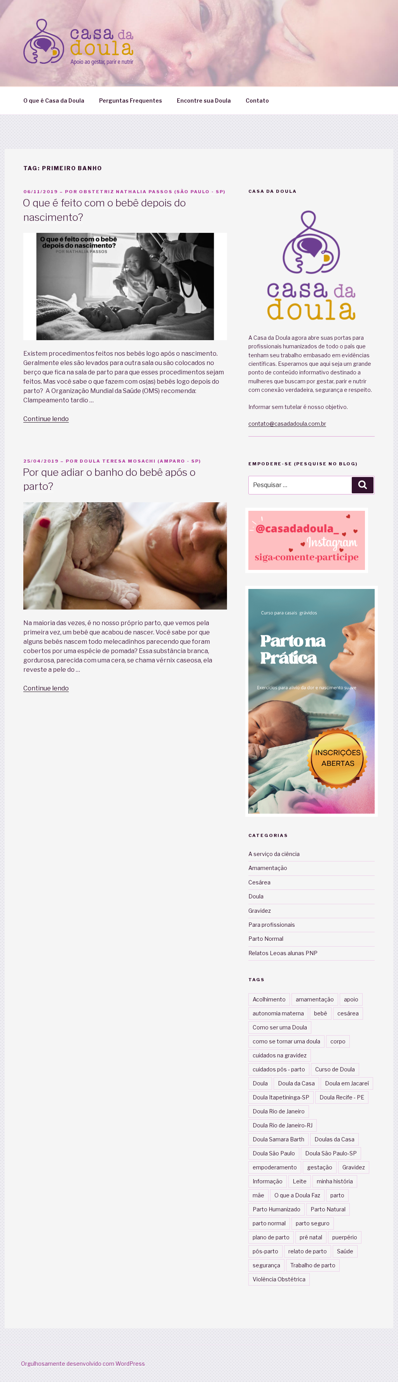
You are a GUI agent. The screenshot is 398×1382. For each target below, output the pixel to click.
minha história (335, 1181)
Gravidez (259, 910)
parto (337, 1195)
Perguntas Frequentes (130, 100)
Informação (268, 1181)
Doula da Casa (296, 1083)
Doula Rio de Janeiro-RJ (282, 1125)
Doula (256, 896)
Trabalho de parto (312, 1265)
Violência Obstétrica (279, 1279)
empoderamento (275, 1167)
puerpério (344, 1237)
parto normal (269, 1223)
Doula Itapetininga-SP (281, 1097)
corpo (338, 1041)
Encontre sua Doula (204, 100)
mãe (258, 1195)
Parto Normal (265, 938)
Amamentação (267, 868)
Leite (300, 1181)
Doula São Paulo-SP (331, 1153)
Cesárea (259, 882)
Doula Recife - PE (341, 1097)
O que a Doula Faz (297, 1195)
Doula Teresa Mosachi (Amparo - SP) (140, 461)
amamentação (315, 999)
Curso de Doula (335, 1069)
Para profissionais (271, 924)
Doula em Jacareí (347, 1083)
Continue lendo (46, 419)
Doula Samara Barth (278, 1139)
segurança (266, 1265)
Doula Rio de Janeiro (279, 1111)
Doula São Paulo (274, 1153)
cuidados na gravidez (280, 1055)
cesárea (348, 1013)
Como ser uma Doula (280, 1027)
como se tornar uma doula (286, 1041)
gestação (319, 1167)
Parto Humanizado (276, 1209)
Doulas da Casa (334, 1139)
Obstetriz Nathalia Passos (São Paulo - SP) (152, 191)
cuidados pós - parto (279, 1069)
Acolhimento (269, 999)
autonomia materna (278, 1013)
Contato (257, 100)
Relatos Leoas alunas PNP (283, 953)
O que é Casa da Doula (53, 100)
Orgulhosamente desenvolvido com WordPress (83, 1363)
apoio (351, 999)
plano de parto (271, 1237)
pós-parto (265, 1251)
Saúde (345, 1251)
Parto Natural (328, 1209)
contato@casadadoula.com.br (287, 423)
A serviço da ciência (274, 854)
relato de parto (307, 1251)
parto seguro (313, 1223)
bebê (320, 1013)
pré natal (311, 1237)
